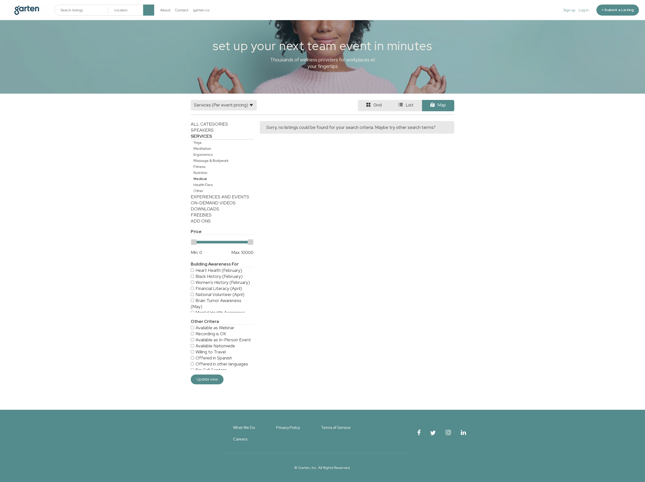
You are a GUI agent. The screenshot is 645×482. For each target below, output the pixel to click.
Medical (200, 178)
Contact (181, 10)
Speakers (202, 130)
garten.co (201, 10)
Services (201, 136)
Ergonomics (203, 154)
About (165, 10)
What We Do (244, 427)
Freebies (201, 215)
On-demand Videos (213, 203)
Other (198, 191)
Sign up (569, 10)
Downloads (205, 209)
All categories (209, 124)
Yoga (198, 142)
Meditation (202, 148)
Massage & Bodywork (211, 160)
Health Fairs (203, 184)
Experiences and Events (220, 197)
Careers (240, 439)
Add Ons (201, 221)
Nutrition (200, 172)
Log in (584, 10)
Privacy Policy (288, 427)
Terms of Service (336, 427)
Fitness (199, 166)
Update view (207, 379)
